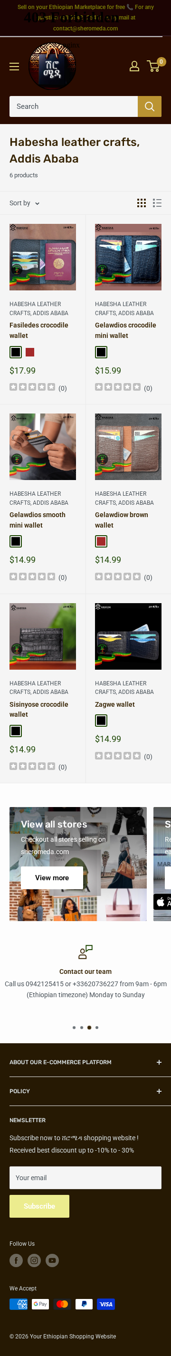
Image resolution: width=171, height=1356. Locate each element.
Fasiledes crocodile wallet (39, 330)
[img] (32, 388)
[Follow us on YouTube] (52, 1260)
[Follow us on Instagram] (34, 1260)
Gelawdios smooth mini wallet (38, 520)
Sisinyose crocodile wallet (39, 710)
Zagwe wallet (115, 704)
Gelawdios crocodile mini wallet (125, 330)
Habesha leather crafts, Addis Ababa (39, 309)
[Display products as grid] (141, 203)
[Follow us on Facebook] (16, 1260)
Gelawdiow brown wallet (121, 520)
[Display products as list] (157, 203)
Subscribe (39, 1206)
